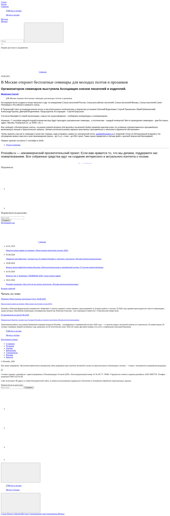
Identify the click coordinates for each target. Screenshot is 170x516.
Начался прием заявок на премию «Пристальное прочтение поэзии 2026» (37, 250)
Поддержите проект (9, 339)
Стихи (3, 2)
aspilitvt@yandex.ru (104, 134)
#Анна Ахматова (13, 145)
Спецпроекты (12, 353)
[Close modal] (20, 473)
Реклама (9, 355)
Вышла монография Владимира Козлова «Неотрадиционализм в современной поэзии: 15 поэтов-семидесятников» (55, 267)
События (5, 6)
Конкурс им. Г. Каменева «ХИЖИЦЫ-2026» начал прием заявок (33, 276)
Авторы (9, 348)
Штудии (4, 19)
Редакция (10, 346)
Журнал (4, 21)
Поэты (4, 4)
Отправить (6, 220)
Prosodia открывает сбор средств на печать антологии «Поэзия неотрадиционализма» (42, 284)
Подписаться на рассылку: (12, 385)
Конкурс (9, 357)
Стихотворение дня (37, 514)
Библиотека (11, 350)
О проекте (10, 344)
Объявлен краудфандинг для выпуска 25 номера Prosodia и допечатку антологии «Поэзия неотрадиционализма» (54, 259)
